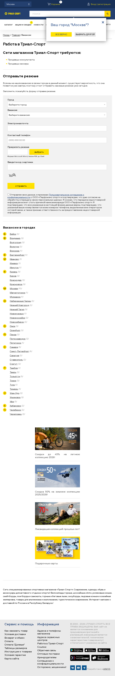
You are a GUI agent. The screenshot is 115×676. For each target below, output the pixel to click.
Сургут (14, 363)
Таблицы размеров (15, 648)
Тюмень (14, 388)
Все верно (61, 34)
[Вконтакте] (72, 667)
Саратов (14, 355)
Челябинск (15, 409)
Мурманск (15, 296)
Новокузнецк (17, 313)
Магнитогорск (17, 292)
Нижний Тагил (17, 309)
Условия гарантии (15, 655)
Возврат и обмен (14, 637)
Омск (12, 326)
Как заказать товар (16, 630)
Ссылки (41, 646)
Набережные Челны (20, 301)
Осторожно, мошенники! (51, 667)
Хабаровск (15, 405)
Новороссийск (17, 317)
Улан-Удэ (14, 393)
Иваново (14, 259)
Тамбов (14, 368)
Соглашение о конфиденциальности (50, 662)
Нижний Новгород (19, 305)
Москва (14, 288)
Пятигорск (15, 342)
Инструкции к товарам (18, 651)
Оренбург (15, 330)
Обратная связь (46, 650)
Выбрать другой (85, 34)
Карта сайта (11, 658)
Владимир (15, 238)
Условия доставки (15, 634)
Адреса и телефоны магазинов (49, 632)
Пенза (13, 334)
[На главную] (12, 13)
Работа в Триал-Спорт (50, 643)
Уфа (12, 401)
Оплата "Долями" (14, 644)
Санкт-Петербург (19, 351)
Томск (13, 380)
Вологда (14, 246)
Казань (13, 271)
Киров (13, 275)
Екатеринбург (17, 254)
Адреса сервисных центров (48, 639)
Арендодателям (46, 657)
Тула (12, 384)
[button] (57, 105)
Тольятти (15, 376)
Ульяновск (15, 397)
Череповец (16, 414)
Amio (107, 668)
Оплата (8, 641)
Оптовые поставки (48, 653)
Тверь (13, 372)
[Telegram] (84, 667)
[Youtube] (78, 667)
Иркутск (14, 267)
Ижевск (14, 263)
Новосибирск (17, 321)
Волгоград (15, 242)
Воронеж (14, 250)
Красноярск (16, 284)
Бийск (13, 234)
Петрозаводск (17, 338)
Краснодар (16, 280)
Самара (14, 347)
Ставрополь (16, 359)
